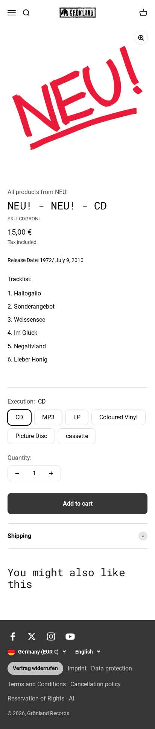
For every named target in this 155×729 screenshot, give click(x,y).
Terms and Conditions (37, 684)
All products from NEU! (38, 192)
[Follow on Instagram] (51, 636)
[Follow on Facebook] (13, 636)
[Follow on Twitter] (32, 636)
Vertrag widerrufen (35, 668)
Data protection (111, 668)
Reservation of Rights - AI (41, 698)
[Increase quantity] (51, 473)
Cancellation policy (95, 684)
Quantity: (20, 457)
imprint (77, 668)
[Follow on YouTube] (70, 636)
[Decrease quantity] (17, 473)
